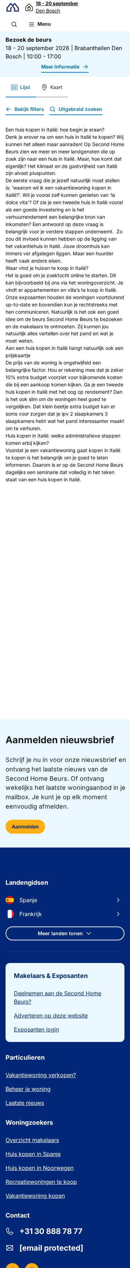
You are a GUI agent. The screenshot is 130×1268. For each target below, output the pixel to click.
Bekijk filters (29, 109)
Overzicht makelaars (32, 1140)
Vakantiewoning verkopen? (41, 1075)
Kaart (56, 87)
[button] (14, 24)
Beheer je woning (28, 1088)
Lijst (25, 87)
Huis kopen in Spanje (33, 1153)
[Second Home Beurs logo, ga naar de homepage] (13, 7)
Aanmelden (25, 826)
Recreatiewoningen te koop (41, 1181)
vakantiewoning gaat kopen (71, 450)
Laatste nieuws (25, 1102)
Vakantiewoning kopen (35, 1195)
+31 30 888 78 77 (51, 1231)
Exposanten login (36, 1029)
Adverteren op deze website (51, 1015)
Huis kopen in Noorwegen (39, 1167)
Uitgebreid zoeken (80, 109)
